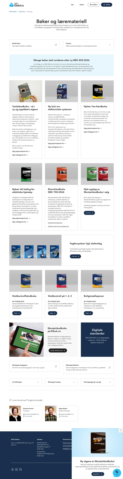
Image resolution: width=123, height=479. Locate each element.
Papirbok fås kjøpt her (55, 223)
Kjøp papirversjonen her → (21, 151)
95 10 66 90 (28, 416)
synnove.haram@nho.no (32, 414)
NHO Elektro (13, 11)
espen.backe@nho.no (67, 414)
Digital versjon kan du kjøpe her (58, 226)
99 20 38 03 (64, 416)
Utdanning (22, 11)
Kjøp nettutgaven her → (20, 155)
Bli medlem (93, 4)
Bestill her (96, 474)
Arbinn (82, 4)
